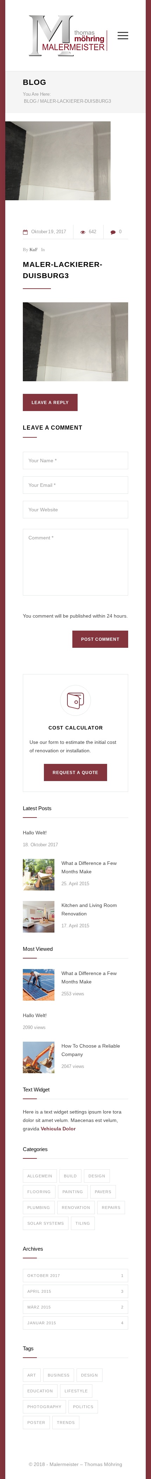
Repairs (111, 1207)
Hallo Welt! (35, 832)
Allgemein (39, 1176)
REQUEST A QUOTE (75, 772)
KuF (33, 249)
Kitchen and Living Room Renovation (89, 909)
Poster (36, 1422)
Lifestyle (76, 1391)
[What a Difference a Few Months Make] (38, 874)
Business (59, 1375)
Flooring (39, 1192)
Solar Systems (45, 1223)
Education (40, 1391)
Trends (66, 1422)
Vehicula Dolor (58, 1128)
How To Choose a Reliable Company (90, 1050)
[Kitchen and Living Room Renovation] (38, 917)
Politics (83, 1407)
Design (96, 1176)
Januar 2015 (75, 1323)
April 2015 (75, 1291)
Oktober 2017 (75, 1275)
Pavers (103, 1192)
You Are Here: (37, 94)
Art (31, 1375)
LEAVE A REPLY (50, 402)
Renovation (76, 1207)
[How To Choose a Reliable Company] (38, 1057)
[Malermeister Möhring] (70, 35)
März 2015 (75, 1307)
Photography (44, 1407)
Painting (73, 1192)
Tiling (83, 1223)
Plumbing (38, 1207)
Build (70, 1176)
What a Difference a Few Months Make (89, 867)
